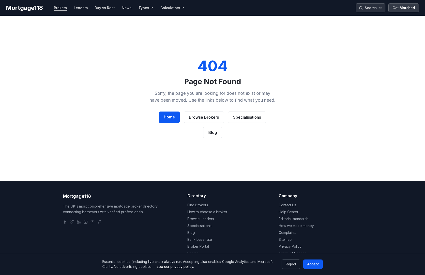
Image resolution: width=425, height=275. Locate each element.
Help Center (288, 212)
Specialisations (247, 117)
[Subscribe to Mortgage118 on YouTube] (92, 222)
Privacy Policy (290, 246)
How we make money (296, 226)
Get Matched (404, 8)
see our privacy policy (175, 266)
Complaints (287, 232)
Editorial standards (293, 219)
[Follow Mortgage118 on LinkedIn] (79, 222)
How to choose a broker (207, 212)
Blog (212, 132)
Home (169, 116)
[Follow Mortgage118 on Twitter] (72, 222)
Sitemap (285, 239)
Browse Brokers (204, 117)
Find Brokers (197, 205)
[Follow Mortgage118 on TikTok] (99, 222)
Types (143, 8)
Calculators (170, 8)
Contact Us (287, 205)
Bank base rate (199, 239)
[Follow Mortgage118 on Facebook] (65, 222)
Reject (291, 264)
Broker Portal (198, 246)
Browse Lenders (200, 219)
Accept (313, 264)
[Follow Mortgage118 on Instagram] (86, 222)
